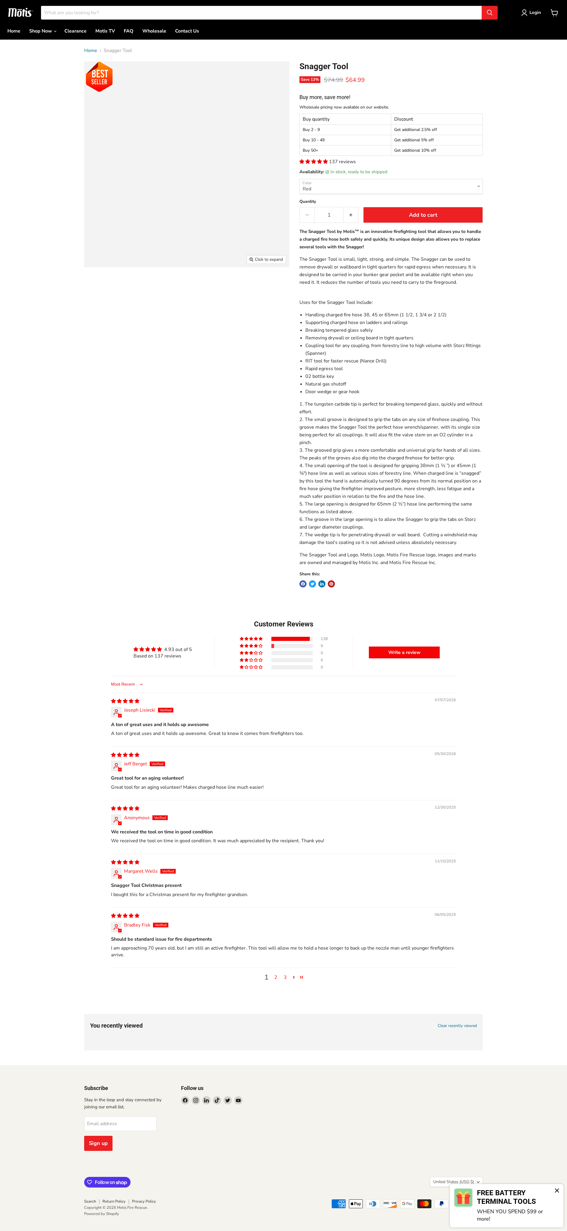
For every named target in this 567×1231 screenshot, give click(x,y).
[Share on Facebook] (303, 583)
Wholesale (154, 31)
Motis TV (105, 31)
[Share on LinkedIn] (321, 583)
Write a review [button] (404, 652)
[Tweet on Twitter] (312, 583)
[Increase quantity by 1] (351, 215)
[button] (314, 161)
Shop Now (41, 31)
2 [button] (275, 977)
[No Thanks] (557, 1191)
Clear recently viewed (457, 1025)
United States (453, 1182)
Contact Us (187, 31)
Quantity (307, 201)
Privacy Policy (144, 1201)
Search (90, 1201)
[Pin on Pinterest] (331, 583)
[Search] (490, 13)
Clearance (75, 31)
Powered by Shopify (101, 1214)
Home (13, 31)
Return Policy (114, 1201)
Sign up (98, 1143)
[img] (125, 701)
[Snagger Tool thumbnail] (95, 284)
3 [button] (285, 977)
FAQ (128, 31)
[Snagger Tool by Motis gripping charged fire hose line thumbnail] (220, 284)
